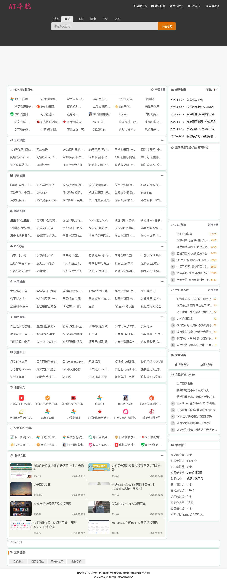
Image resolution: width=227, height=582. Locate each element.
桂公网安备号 (101, 577)
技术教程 (207, 364)
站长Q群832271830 (140, 573)
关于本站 (103, 573)
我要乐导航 (37, 561)
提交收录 (92, 573)
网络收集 (19, 317)
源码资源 (183, 364)
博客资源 (19, 175)
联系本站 (114, 573)
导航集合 (18, 561)
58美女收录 (57, 561)
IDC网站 (19, 246)
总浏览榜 (180, 225)
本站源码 (81, 573)
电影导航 (76, 561)
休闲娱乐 (19, 281)
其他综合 (19, 352)
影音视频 (19, 211)
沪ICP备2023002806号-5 (121, 577)
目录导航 (19, 140)
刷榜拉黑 (213, 225)
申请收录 (160, 89)
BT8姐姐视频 (194, 472)
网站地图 (124, 573)
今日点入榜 (182, 290)
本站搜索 (166, 26)
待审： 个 (212, 89)
